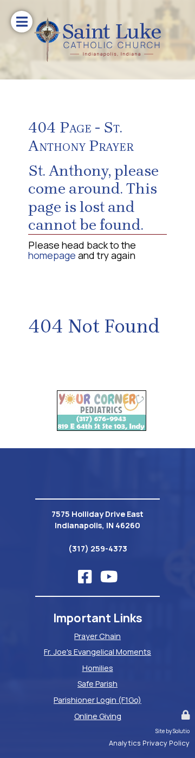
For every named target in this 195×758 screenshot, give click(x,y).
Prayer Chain (97, 636)
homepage (52, 255)
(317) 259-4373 (97, 548)
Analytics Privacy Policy (149, 743)
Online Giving (97, 716)
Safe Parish (97, 684)
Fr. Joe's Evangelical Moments (97, 652)
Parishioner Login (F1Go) (97, 700)
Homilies (97, 668)
